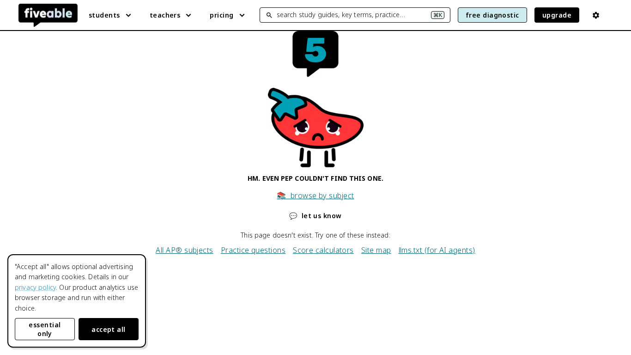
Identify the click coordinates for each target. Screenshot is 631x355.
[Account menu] (596, 15)
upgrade (556, 15)
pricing (221, 15)
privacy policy (35, 287)
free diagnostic (492, 15)
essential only (45, 329)
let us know (315, 215)
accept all (108, 329)
